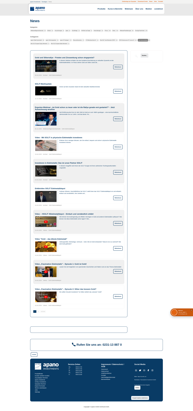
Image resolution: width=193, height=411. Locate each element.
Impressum (104, 369)
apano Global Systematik (36, 40)
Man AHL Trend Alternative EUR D (107, 40)
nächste (43, 311)
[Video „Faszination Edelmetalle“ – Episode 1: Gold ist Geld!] (46, 271)
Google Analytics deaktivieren (140, 398)
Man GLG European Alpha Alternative (59, 43)
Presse (106, 30)
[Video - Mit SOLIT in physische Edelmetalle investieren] (46, 145)
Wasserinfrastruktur (77, 40)
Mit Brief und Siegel (85, 30)
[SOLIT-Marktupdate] (46, 91)
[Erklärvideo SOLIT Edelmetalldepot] (46, 196)
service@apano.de (182, 314)
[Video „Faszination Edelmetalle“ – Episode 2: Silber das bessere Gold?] (46, 297)
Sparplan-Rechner (40, 384)
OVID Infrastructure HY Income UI (126, 40)
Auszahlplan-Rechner (41, 378)
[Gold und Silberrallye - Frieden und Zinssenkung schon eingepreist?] (46, 66)
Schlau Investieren (40, 382)
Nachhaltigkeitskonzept (108, 377)
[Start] (37, 9)
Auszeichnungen (58, 30)
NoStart (49, 30)
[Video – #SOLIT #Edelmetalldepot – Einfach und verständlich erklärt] (46, 221)
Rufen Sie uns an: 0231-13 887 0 (99, 344)
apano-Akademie (40, 380)
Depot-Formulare (40, 386)
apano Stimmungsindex (51, 40)
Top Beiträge (74, 30)
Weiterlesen (118, 67)
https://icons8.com (142, 376)
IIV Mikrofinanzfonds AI (91, 40)
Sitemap (37, 392)
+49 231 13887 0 (182, 312)
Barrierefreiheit (105, 379)
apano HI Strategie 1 (64, 40)
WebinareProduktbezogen (125, 30)
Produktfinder (39, 373)
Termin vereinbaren (40, 388)
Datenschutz (105, 371)
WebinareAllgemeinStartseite (37, 30)
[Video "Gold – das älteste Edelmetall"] (46, 246)
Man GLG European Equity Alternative (39, 43)
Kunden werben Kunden (42, 376)
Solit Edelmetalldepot (143, 40)
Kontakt (103, 375)
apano (67, 30)
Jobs (36, 390)
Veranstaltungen (97, 30)
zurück (34, 354)
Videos (113, 30)
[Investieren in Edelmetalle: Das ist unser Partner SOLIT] (46, 171)
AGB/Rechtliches (106, 373)
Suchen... (144, 55)
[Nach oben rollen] (189, 407)
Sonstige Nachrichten (140, 30)
